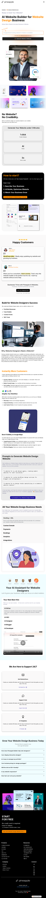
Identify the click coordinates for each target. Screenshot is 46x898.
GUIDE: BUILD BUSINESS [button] (28, 849)
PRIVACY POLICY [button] (6, 870)
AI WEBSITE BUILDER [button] (6, 845)
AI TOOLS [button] (25, 854)
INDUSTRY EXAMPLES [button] (28, 851)
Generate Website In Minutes (23, 38)
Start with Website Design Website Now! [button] (13, 831)
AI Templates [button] (22, 728)
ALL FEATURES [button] (4, 858)
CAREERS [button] (4, 866)
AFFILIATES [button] (5, 864)
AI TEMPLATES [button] (26, 845)
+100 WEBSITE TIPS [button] (28, 852)
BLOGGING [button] (4, 849)
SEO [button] (2, 851)
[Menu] (44, 2)
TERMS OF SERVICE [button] (6, 868)
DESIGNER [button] (4, 847)
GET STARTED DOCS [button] (28, 847)
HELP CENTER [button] (26, 856)
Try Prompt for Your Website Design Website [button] (22, 497)
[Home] (7, 2)
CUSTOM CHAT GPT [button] (6, 856)
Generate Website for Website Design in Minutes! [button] (15, 197)
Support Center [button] (22, 708)
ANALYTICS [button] (4, 852)
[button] (23, 750)
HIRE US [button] (25, 858)
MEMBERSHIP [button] (4, 854)
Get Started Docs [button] (22, 687)
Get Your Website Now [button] (23, 290)
